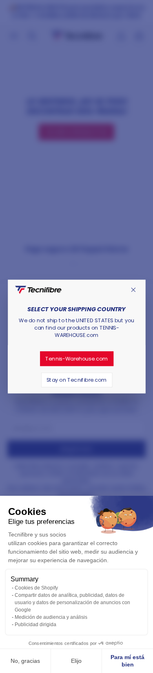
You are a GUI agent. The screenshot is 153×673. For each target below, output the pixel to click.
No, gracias (25, 661)
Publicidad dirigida (35, 624)
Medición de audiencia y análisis (51, 617)
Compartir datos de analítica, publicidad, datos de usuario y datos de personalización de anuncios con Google (72, 602)
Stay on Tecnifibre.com (77, 379)
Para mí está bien (127, 661)
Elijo (76, 661)
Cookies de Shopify (36, 588)
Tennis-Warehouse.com (76, 358)
